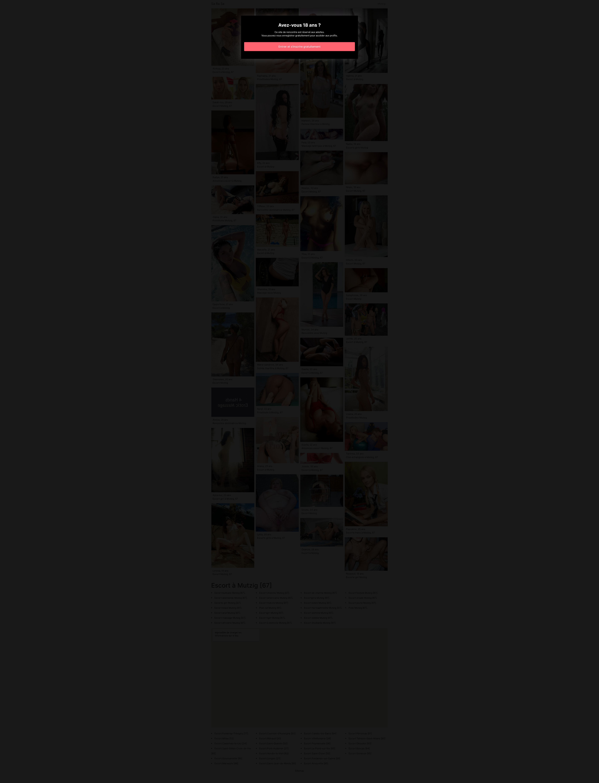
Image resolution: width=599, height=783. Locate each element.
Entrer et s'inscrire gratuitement (299, 46)
